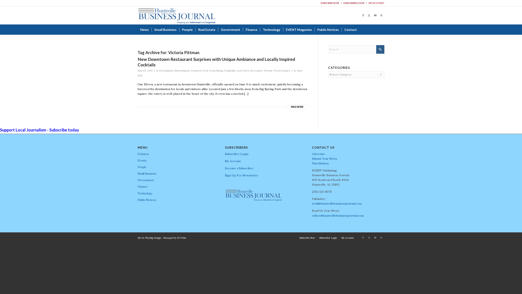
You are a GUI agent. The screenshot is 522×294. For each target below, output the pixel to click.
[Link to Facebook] (363, 15)
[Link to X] (369, 15)
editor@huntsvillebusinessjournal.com (338, 215)
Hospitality (230, 70)
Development (166, 70)
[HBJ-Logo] (177, 15)
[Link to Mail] (375, 15)
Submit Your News (324, 158)
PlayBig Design (153, 237)
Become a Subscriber (239, 168)
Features (143, 154)
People (142, 167)
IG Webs (181, 237)
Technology (145, 193)
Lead (239, 70)
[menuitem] (330, 3)
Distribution (320, 163)
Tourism (267, 70)
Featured (196, 70)
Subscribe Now (330, 3)
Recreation (256, 70)
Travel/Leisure (281, 70)
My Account (376, 3)
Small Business (147, 173)
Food (205, 70)
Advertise (318, 154)
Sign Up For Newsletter (241, 175)
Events (142, 160)
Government (146, 180)
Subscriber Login (353, 3)
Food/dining (216, 70)
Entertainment (182, 70)
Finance (143, 186)
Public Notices (147, 200)
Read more (297, 106)
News (246, 70)
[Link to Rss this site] (381, 15)
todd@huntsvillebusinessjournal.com (337, 203)
